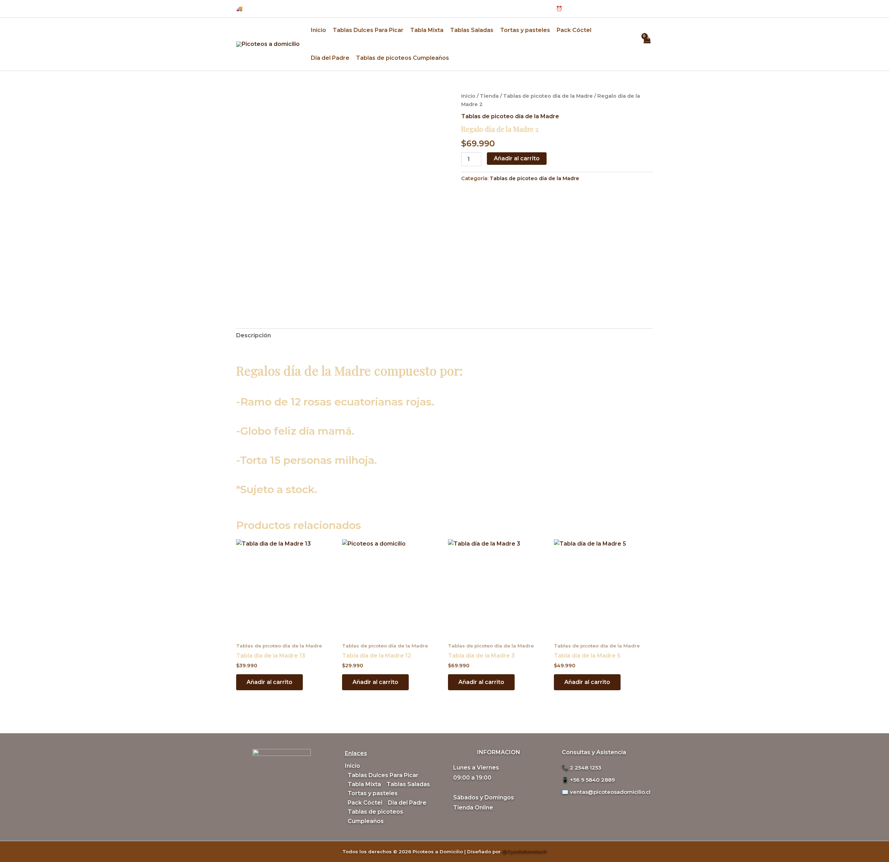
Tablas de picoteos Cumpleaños (402, 58)
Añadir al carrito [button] (269, 682)
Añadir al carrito (517, 158)
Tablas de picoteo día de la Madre (548, 96)
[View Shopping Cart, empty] (646, 44)
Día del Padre (330, 58)
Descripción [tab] (253, 335)
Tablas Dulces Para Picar (368, 30)
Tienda (489, 96)
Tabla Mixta (426, 30)
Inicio (318, 30)
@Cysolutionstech (524, 851)
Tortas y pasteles (525, 30)
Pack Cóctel (574, 30)
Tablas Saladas (471, 30)
